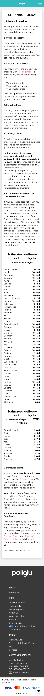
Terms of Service (12, 536)
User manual (15, 630)
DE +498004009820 (19, 669)
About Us (13, 613)
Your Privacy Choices (25, 626)
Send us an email (21, 672)
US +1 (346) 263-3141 (18, 663)
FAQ (11, 646)
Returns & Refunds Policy (21, 643)
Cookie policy (15, 623)
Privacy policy (15, 606)
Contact (13, 650)
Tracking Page (24, 72)
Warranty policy (16, 616)
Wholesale (14, 592)
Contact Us (25, 479)
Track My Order (16, 640)
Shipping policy (16, 609)
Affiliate (12, 619)
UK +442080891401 (18, 666)
